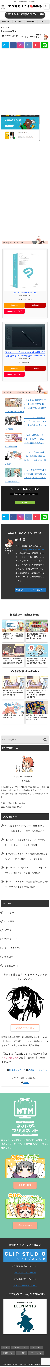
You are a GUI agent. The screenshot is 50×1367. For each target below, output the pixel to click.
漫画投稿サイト (31, 21)
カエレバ (28, 295)
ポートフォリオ (25, 1225)
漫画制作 (8, 957)
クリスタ (43, 21)
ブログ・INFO (25, 1185)
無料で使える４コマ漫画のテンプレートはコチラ (25, 15)
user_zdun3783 (14, 807)
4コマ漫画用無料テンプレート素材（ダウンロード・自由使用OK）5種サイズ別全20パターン (26, 828)
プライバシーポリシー (19, 1347)
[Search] (45, 740)
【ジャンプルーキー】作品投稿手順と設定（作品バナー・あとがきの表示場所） (26, 884)
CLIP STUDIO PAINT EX (25, 1273)
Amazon (14, 305)
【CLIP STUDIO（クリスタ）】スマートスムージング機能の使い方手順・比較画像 (26, 870)
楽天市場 (35, 305)
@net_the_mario (16, 803)
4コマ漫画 (9, 921)
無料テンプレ (6, 21)
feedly (25, 503)
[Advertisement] (25, 83)
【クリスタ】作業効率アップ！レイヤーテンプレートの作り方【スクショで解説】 (26, 842)
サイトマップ (36, 1347)
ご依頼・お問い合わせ (38, 1070)
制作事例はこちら (17, 1070)
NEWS (7, 930)
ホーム (5, 1347)
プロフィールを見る (25, 1028)
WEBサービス (10, 939)
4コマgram (9, 912)
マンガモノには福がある (19, 1364)
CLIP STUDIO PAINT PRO (25, 293)
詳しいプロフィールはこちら (31, 590)
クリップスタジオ (12, 948)
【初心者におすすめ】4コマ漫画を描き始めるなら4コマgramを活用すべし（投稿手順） (26, 856)
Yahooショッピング (14, 311)
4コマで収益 (18, 21)
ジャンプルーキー (36, 549)
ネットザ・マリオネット (31, 37)
